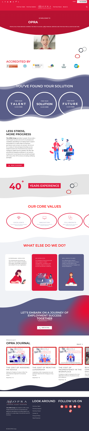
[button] (16, 165)
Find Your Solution (37, 408)
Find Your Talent (36, 406)
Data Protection (36, 418)
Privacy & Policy (36, 415)
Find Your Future (37, 411)
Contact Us (35, 413)
